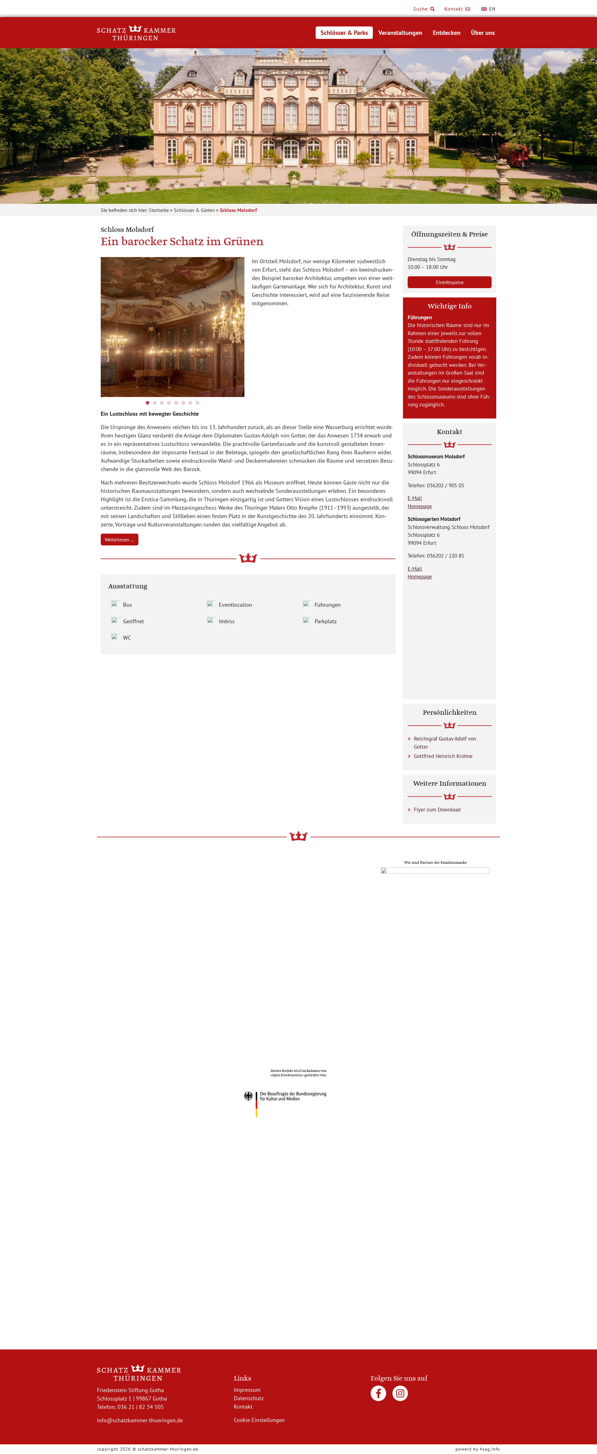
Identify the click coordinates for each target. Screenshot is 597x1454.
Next (252, 328)
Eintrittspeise (450, 282)
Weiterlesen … (119, 539)
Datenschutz (249, 1398)
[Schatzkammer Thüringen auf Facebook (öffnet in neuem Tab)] (379, 1396)
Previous (93, 328)
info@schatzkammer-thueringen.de (140, 1420)
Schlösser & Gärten (194, 210)
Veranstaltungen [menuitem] (400, 33)
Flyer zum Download (437, 809)
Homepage (420, 506)
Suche (421, 9)
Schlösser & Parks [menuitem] (344, 33)
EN (491, 9)
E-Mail (415, 498)
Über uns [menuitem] (483, 33)
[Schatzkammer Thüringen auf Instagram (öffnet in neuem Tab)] (400, 1396)
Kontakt (454, 9)
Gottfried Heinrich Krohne (443, 756)
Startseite (159, 210)
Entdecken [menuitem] (446, 33)
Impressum (247, 1389)
